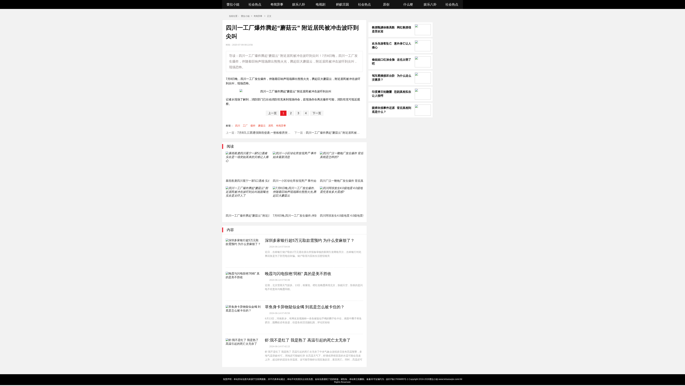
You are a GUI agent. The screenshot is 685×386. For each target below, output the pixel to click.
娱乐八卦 (298, 4)
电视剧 (320, 4)
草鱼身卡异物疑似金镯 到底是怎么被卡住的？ (304, 307)
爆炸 (252, 125)
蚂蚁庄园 (342, 4)
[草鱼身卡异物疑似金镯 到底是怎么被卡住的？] (243, 317)
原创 (386, 4)
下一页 (317, 113)
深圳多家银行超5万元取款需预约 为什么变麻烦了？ (309, 240)
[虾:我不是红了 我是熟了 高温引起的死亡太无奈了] (243, 351)
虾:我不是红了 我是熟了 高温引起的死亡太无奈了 (308, 340)
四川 (237, 125)
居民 (270, 125)
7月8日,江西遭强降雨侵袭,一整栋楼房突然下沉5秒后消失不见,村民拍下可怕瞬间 (287, 132)
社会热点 (254, 4)
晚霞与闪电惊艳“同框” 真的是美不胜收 (298, 273)
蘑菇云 (262, 125)
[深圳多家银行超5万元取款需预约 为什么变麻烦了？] (243, 251)
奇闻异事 (276, 4)
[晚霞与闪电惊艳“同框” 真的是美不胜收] (243, 284)
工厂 (245, 125)
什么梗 (408, 4)
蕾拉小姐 (233, 4)
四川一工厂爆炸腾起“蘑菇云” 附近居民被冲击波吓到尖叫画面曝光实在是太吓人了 (357, 132)
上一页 (272, 113)
